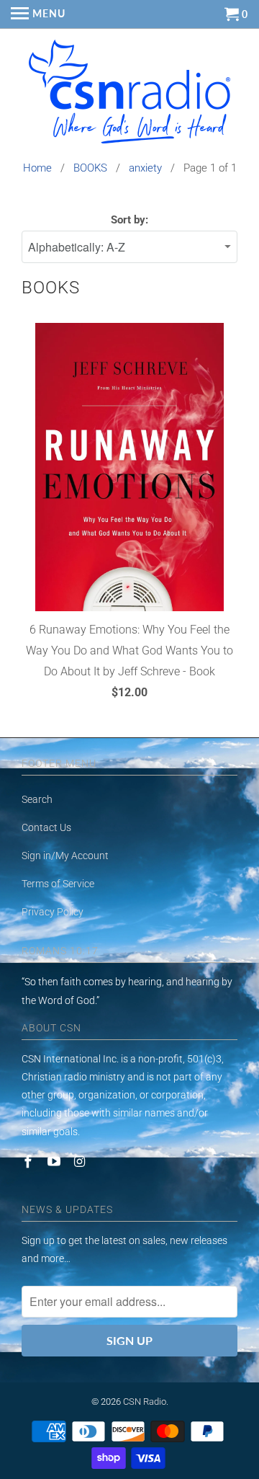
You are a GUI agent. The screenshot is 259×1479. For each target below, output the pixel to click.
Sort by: (129, 219)
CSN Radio (144, 1401)
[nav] (38, 14)
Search (37, 799)
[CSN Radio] (129, 95)
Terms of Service (58, 883)
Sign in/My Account (65, 855)
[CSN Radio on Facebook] (29, 1161)
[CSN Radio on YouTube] (55, 1161)
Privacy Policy (52, 912)
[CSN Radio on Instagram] (81, 1161)
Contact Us (46, 827)
